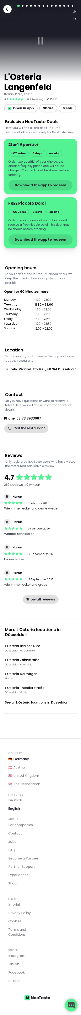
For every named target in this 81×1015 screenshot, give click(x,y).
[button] (40, 40)
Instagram (16, 955)
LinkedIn (14, 980)
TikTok (13, 964)
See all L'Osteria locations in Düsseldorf (37, 702)
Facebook (16, 972)
